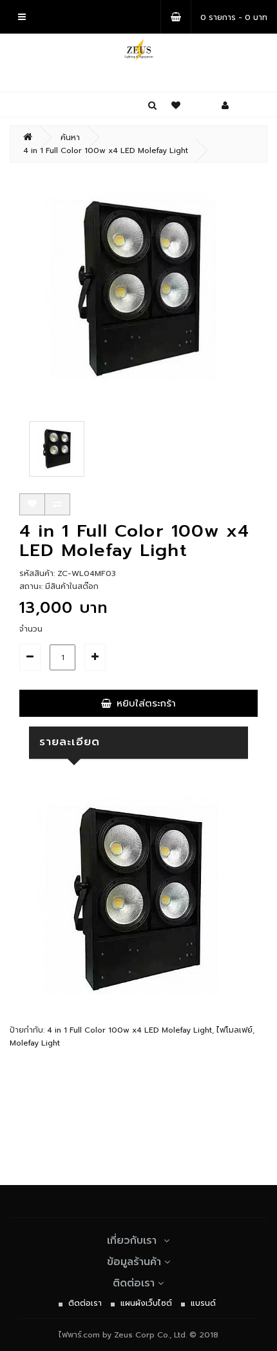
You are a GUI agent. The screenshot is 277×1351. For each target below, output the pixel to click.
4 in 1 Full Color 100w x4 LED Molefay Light (105, 150)
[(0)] (175, 105)
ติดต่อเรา (134, 1283)
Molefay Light (35, 1043)
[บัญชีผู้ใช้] (225, 105)
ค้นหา (70, 137)
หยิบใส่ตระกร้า (146, 703)
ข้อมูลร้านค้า (134, 1262)
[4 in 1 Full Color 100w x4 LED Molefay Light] (138, 288)
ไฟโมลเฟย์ (234, 1030)
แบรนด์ (203, 1303)
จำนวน (31, 629)
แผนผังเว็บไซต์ (146, 1303)
